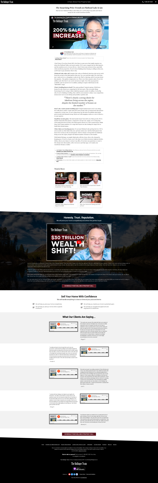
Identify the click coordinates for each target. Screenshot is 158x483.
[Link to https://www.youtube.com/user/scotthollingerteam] (69, 474)
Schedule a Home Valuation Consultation (80, 154)
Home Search (58, 59)
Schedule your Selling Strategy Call (64, 151)
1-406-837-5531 (148, 2)
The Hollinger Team (69, 51)
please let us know (82, 450)
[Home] (6, 1)
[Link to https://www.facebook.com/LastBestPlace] (72, 474)
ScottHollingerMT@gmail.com (91, 459)
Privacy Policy (82, 474)
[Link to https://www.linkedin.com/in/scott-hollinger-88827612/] (74, 474)
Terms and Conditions (90, 474)
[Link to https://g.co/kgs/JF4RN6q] (77, 474)
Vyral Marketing (84, 477)
